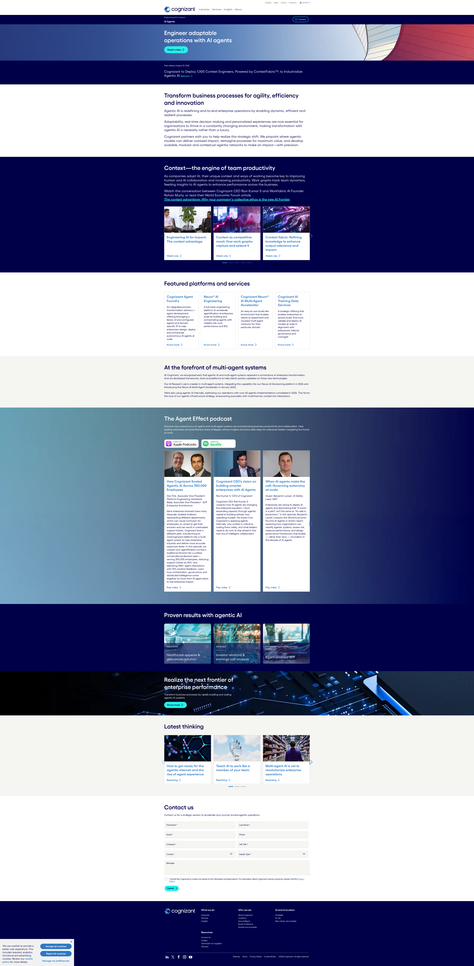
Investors (293, 3)
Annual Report (244, 921)
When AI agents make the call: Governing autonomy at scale (285, 485)
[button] (311, 235)
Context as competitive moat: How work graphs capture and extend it (234, 241)
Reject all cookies (56, 953)
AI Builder (279, 915)
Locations (242, 918)
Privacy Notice (256, 957)
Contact (302, 19)
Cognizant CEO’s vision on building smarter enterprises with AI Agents (236, 485)
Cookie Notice (270, 957)
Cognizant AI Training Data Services (288, 301)
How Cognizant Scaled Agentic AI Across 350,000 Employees (187, 485)
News (276, 3)
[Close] (71, 941)
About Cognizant (245, 915)
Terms (244, 957)
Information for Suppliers (211, 943)
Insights (228, 9)
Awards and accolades (247, 927)
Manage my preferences (55, 960)
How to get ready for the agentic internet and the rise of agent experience (185, 770)
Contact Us (206, 937)
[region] (37, 952)
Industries (204, 9)
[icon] (167, 957)
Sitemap (236, 957)
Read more (185, 76)
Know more (173, 344)
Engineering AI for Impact (174, 17)
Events (283, 3)
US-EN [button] (304, 3)
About (238, 9)
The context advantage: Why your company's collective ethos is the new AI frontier (227, 199)
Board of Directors (245, 924)
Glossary (204, 947)
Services (216, 9)
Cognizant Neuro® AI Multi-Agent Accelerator (255, 301)
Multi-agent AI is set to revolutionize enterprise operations (283, 770)
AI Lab (278, 918)
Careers (268, 3)
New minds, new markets (285, 921)
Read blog (172, 780)
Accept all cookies (56, 946)
